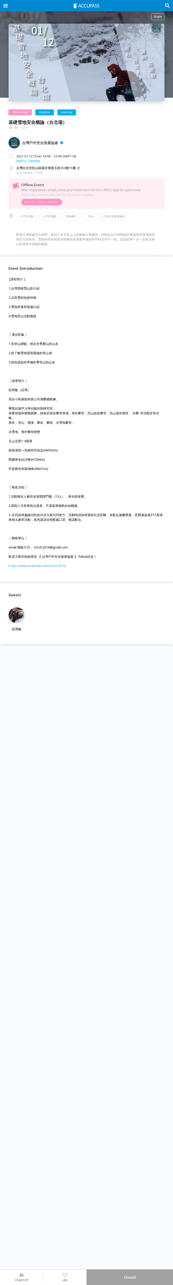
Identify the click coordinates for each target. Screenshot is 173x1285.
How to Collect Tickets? (41, 202)
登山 (90, 216)
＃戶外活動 (27, 216)
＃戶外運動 (49, 216)
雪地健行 (71, 216)
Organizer (22, 1280)
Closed (130, 1277)
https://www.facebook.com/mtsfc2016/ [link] (37, 566)
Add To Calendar (28, 161)
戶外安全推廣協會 (114, 216)
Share (158, 16)
